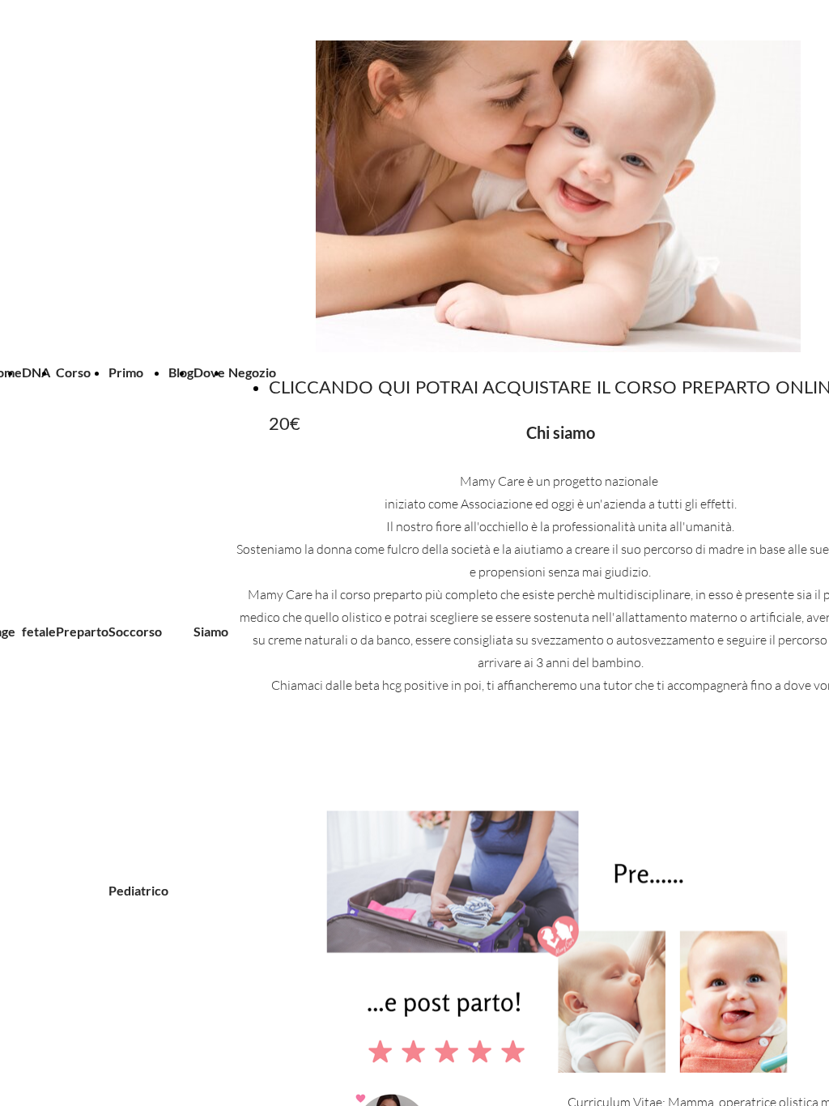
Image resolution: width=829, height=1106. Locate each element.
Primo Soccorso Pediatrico (138, 631)
